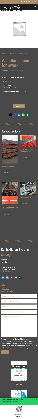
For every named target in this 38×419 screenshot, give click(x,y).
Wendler (21, 70)
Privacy (3, 287)
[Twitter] (7, 277)
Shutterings (9, 54)
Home (3, 54)
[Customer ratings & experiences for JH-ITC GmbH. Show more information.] (19, 381)
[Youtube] (11, 277)
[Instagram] (20, 277)
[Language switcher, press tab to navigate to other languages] (35, 2)
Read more (6, 172)
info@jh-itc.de (8, 272)
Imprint (3, 285)
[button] (35, 6)
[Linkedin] (16, 277)
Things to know (5, 289)
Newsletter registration (7, 291)
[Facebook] (3, 277)
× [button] (36, 400)
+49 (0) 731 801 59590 (25, 2)
